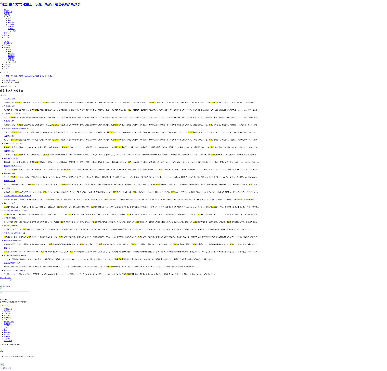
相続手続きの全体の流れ (13, 240)
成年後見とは (9, 151)
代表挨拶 (7, 14)
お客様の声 (8, 317)
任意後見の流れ (9, 99)
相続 (9, 20)
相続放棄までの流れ (11, 158)
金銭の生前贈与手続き (12, 263)
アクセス (7, 33)
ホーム (6, 10)
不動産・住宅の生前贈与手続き (15, 255)
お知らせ (7, 35)
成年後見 (11, 27)
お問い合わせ (9, 322)
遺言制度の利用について (13, 218)
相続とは (7, 248)
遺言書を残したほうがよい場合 (15, 211)
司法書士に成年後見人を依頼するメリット (19, 128)
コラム (6, 37)
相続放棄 (11, 22)
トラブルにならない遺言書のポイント (17, 196)
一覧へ (5, 278)
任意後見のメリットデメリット (15, 113)
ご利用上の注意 (5, 368)
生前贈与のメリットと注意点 (14, 270)
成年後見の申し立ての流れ (13, 143)
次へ (9, 278)
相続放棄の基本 (9, 181)
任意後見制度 (9, 121)
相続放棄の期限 (9, 173)
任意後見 (11, 29)
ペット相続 (12, 31)
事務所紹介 (8, 12)
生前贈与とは (9, 188)
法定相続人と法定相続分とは (14, 233)
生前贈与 (11, 24)
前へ (1, 278)
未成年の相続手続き (11, 225)
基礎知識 (7, 324)
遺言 (9, 18)
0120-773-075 (4, 305)
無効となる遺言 (9, 203)
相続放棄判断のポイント (13, 166)
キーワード (8, 326)
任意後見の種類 (9, 106)
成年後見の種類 (9, 136)
